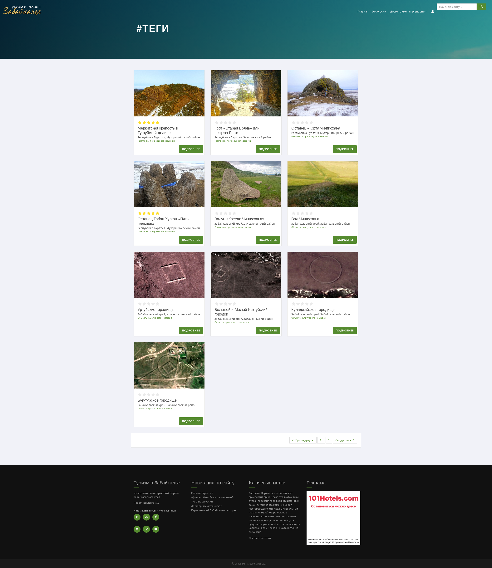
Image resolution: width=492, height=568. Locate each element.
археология (256, 497)
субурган (254, 524)
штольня (292, 528)
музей (265, 512)
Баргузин (254, 493)
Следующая (343, 440)
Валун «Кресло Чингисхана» (239, 219)
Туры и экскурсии (202, 501)
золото (268, 505)
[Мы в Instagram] (137, 529)
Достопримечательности (407, 11)
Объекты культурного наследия (308, 227)
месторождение (258, 508)
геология (263, 500)
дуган (260, 505)
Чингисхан (280, 493)
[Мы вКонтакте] (146, 529)
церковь (273, 528)
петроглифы (288, 516)
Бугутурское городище (157, 400)
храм (264, 528)
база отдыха (280, 497)
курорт (287, 505)
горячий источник (287, 500)
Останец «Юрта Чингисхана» (316, 128)
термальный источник (274, 524)
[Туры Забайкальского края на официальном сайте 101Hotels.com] (333, 518)
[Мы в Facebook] (155, 517)
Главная (362, 11)
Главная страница (202, 493)
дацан (252, 505)
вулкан (253, 500)
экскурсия (255, 532)
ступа (290, 520)
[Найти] (481, 6)
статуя (283, 520)
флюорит (294, 524)
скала (275, 520)
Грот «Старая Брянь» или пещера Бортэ (236, 130)
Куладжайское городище (313, 309)
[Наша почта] (155, 529)
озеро (273, 512)
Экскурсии (379, 11)
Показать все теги (260, 538)
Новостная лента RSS (146, 502)
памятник (274, 516)
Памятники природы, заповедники (156, 140)
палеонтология (258, 516)
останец (282, 512)
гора (273, 500)
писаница (265, 520)
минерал (274, 508)
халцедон (254, 528)
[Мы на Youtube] (146, 517)
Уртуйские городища (155, 309)
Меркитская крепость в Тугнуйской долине (158, 130)
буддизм (293, 497)
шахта (283, 528)
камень (278, 505)
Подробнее (191, 149)
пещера (253, 520)
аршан (268, 497)
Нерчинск (267, 493)
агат (290, 493)
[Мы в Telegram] (137, 517)
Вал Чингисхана (305, 219)
